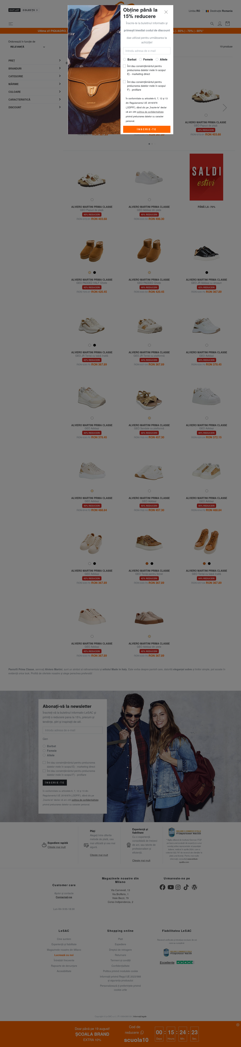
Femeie (148, 59)
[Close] (166, 12)
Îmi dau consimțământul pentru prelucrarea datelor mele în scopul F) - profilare (146, 86)
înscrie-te (146, 129)
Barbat (131, 59)
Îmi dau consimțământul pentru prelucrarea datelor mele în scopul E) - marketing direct (146, 70)
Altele (163, 59)
